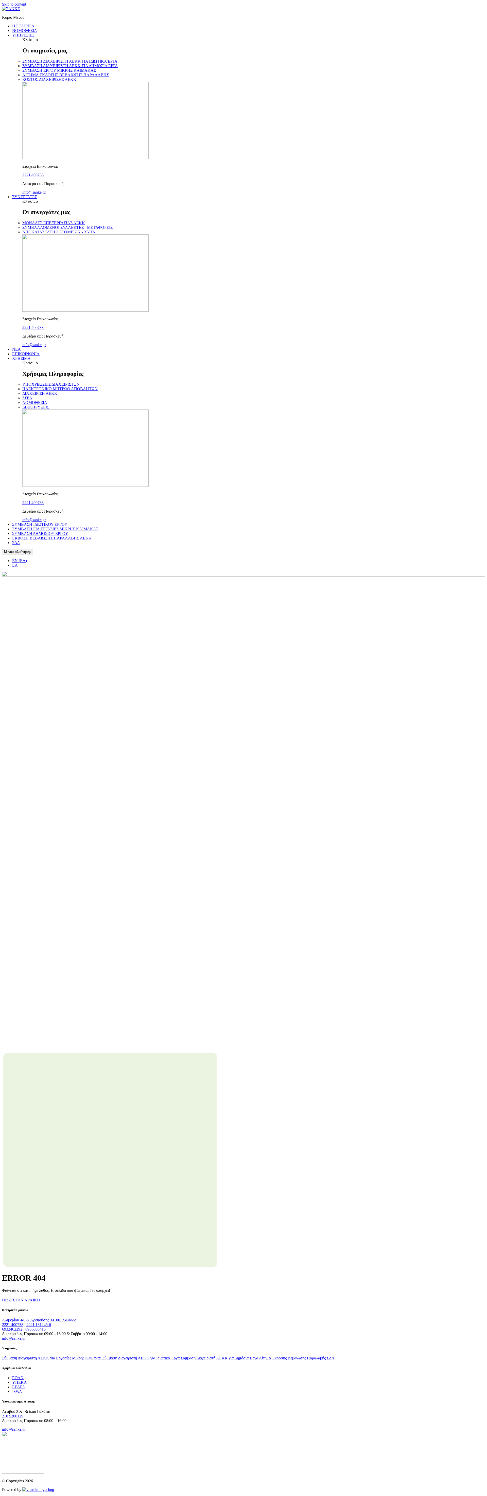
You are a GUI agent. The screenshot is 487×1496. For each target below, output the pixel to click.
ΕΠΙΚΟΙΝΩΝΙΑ (26, 354)
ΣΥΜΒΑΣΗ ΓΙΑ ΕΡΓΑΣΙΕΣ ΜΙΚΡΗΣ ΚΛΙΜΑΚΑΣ (55, 529)
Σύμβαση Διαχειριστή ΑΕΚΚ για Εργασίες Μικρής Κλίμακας (51, 1358)
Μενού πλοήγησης (17, 552)
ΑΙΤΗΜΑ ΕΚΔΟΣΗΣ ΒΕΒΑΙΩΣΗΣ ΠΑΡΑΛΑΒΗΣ (65, 75)
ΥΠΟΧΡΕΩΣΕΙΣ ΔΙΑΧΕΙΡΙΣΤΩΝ (51, 384)
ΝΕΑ (16, 349)
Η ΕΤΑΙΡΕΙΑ (23, 26)
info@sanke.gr (34, 192)
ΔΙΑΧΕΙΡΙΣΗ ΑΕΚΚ (39, 393)
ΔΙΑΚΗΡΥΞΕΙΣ (35, 407)
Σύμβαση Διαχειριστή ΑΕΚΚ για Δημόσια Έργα (219, 1358)
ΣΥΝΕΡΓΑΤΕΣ (24, 197)
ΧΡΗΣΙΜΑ (21, 358)
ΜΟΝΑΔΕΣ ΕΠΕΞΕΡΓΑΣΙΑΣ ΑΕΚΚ (53, 223)
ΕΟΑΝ (18, 1378)
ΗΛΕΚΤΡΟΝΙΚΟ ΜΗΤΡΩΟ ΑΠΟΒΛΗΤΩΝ (60, 389)
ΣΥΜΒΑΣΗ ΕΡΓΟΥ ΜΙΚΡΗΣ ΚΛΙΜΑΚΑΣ (59, 70)
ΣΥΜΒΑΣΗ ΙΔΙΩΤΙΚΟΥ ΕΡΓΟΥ (39, 524)
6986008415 (35, 1329)
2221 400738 (33, 175)
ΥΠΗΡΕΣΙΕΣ (23, 35)
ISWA (17, 1391)
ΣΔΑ (16, 542)
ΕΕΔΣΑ (18, 1387)
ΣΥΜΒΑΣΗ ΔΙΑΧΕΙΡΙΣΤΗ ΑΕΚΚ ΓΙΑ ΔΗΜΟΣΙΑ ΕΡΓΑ (70, 66)
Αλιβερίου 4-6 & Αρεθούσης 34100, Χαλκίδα (39, 1320)
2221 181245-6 (38, 1324)
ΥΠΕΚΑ (19, 1382)
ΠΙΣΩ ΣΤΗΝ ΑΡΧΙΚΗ (21, 1300)
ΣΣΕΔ (27, 398)
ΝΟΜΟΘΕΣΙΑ (24, 30)
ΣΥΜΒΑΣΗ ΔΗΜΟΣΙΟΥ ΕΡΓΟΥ (40, 533)
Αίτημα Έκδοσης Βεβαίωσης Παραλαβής (292, 1358)
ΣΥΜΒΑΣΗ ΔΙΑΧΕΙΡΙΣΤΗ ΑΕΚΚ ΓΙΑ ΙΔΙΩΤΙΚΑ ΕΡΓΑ (69, 61)
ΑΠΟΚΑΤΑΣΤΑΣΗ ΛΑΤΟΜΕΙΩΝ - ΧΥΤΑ (58, 232)
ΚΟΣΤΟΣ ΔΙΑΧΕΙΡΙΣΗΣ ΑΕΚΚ (49, 79)
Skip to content (14, 4)
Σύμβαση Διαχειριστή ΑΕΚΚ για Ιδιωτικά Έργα (141, 1358)
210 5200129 (12, 1416)
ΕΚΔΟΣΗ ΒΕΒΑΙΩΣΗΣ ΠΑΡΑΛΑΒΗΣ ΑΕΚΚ (52, 538)
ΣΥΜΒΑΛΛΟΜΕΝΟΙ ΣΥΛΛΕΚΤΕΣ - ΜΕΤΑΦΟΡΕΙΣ (67, 227)
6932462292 (12, 1329)
